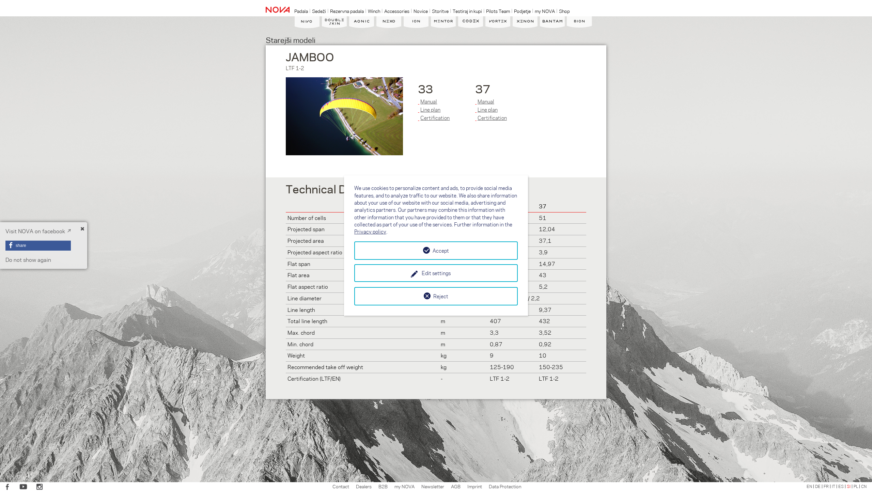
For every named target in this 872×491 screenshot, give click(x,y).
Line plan (430, 109)
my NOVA (404, 486)
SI (849, 486)
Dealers (364, 486)
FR (826, 486)
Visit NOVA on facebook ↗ (38, 231)
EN (809, 486)
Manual (428, 101)
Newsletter (432, 486)
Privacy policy (370, 231)
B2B (383, 486)
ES (841, 486)
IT (833, 486)
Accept (441, 250)
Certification (435, 117)
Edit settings (436, 273)
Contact (340, 486)
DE (818, 486)
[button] (38, 245)
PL (856, 486)
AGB (456, 486)
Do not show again (28, 259)
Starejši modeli (290, 40)
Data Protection (505, 486)
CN (864, 486)
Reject (440, 296)
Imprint (474, 486)
